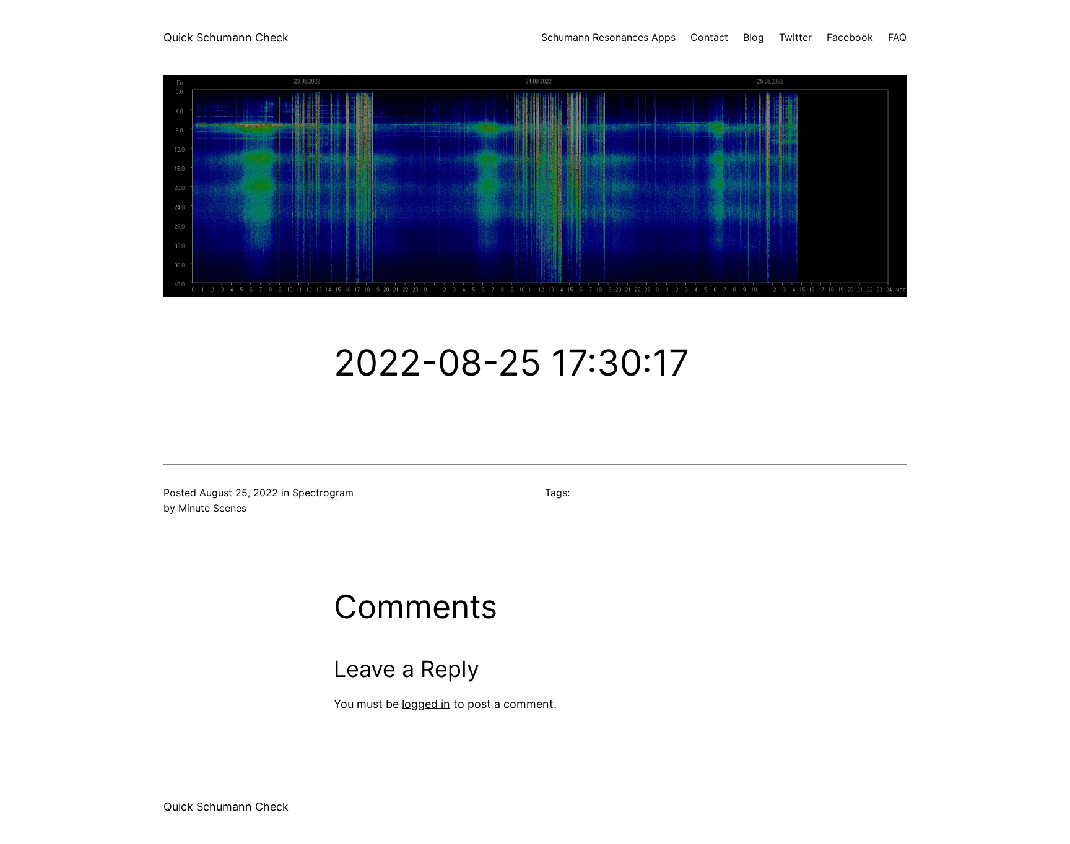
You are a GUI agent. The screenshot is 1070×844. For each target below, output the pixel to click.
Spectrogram (323, 492)
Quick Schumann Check (226, 37)
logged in (426, 703)
